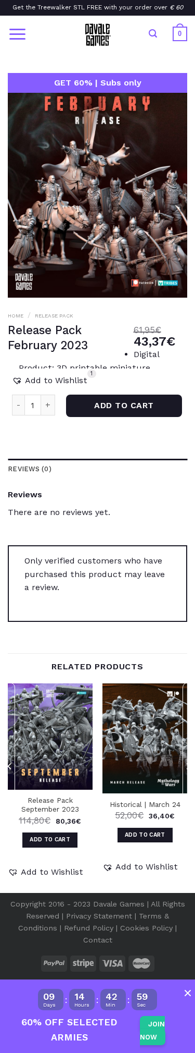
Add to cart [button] (50, 839)
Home (15, 316)
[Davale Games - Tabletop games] (97, 33)
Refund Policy (88, 928)
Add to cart (123, 406)
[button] (49, 380)
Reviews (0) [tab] (29, 469)
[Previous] (10, 787)
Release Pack (54, 316)
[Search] (153, 33)
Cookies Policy (146, 928)
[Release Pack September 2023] (50, 736)
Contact (97, 940)
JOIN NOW (152, 1031)
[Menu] (17, 34)
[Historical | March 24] (144, 738)
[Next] (188, 787)
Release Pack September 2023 (50, 805)
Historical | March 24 (145, 804)
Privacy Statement (99, 916)
